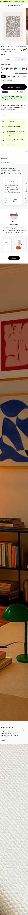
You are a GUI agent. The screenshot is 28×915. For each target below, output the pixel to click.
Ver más (3, 115)
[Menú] (2, 5)
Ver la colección (14, 258)
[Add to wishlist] (21, 49)
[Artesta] (14, 5)
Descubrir (3, 740)
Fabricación (4, 158)
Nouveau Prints (7, 51)
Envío (2, 151)
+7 (25, 92)
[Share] (25, 49)
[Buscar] (5, 5)
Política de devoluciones (7, 155)
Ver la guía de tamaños (21, 73)
